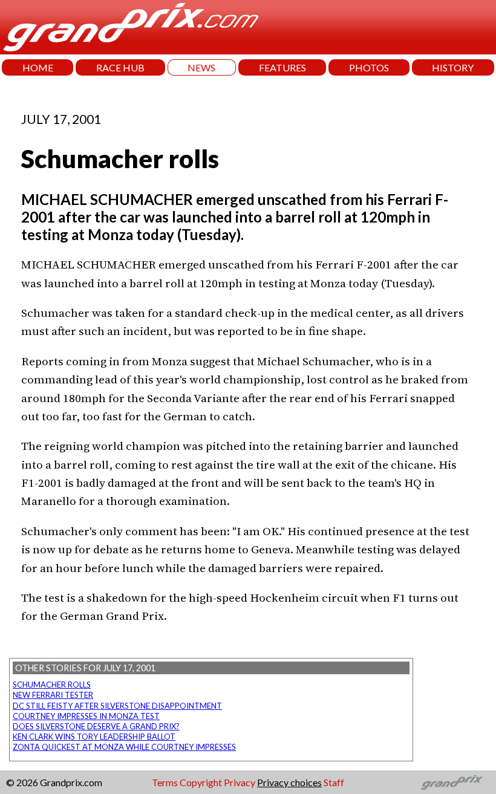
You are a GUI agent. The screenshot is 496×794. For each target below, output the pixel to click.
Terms (165, 782)
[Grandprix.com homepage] (452, 782)
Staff (334, 782)
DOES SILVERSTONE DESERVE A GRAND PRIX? (96, 726)
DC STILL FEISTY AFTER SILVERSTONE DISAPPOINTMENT (117, 706)
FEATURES (282, 67)
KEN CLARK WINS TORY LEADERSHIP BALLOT (94, 736)
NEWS (201, 67)
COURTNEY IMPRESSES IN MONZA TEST (86, 716)
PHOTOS (369, 67)
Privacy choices (289, 782)
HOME (37, 67)
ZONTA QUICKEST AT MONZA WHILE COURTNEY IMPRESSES (124, 747)
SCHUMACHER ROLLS (52, 684)
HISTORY (453, 67)
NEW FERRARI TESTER (53, 695)
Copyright (201, 782)
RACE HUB (120, 67)
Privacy (239, 782)
